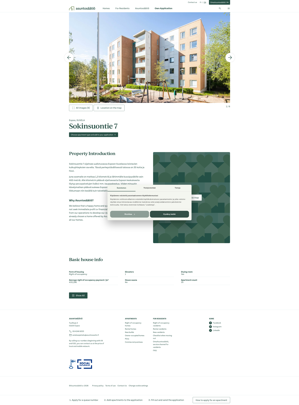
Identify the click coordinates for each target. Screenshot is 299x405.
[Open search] (220, 8)
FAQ (155, 350)
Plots (127, 339)
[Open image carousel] (149, 57)
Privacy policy (97, 386)
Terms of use (110, 386)
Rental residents (159, 329)
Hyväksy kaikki (169, 214)
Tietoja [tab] (177, 188)
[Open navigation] (228, 8)
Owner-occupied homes (134, 335)
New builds (129, 332)
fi (201, 2)
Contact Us (122, 386)
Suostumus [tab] (121, 188)
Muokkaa (128, 214)
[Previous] (69, 57)
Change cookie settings (138, 386)
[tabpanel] (149, 57)
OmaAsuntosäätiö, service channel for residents (161, 344)
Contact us (192, 2)
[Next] (230, 57)
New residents (159, 332)
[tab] (81, 108)
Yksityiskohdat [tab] (149, 188)
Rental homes (130, 329)
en (205, 2)
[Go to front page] (82, 8)
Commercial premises (134, 342)
